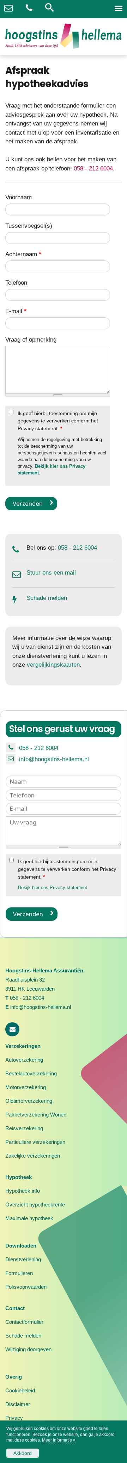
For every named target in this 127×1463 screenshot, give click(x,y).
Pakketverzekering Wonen (35, 1115)
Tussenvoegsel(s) (28, 225)
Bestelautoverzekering (31, 1073)
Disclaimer (17, 1404)
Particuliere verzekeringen (35, 1142)
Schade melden (46, 598)
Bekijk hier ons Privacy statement (52, 887)
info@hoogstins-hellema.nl (54, 759)
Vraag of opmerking (30, 339)
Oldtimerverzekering (28, 1101)
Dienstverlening (23, 1259)
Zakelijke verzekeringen (32, 1156)
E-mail (15, 311)
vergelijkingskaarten (53, 664)
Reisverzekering (24, 1128)
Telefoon (16, 282)
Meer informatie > (58, 1440)
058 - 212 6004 (93, 168)
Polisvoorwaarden (26, 1287)
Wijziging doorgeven (28, 1349)
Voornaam (18, 197)
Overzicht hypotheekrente (35, 1205)
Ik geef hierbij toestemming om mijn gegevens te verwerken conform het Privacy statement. (58, 420)
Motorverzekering (25, 1087)
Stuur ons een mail (51, 572)
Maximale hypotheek (29, 1218)
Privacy (14, 1418)
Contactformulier (24, 1322)
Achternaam (23, 254)
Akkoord (22, 1453)
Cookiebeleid (20, 1390)
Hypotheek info (22, 1191)
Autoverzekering (24, 1060)
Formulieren (19, 1273)
